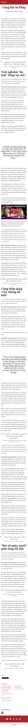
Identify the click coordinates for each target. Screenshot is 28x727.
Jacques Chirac (17, 686)
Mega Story (4, 2)
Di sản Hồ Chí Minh (6, 697)
